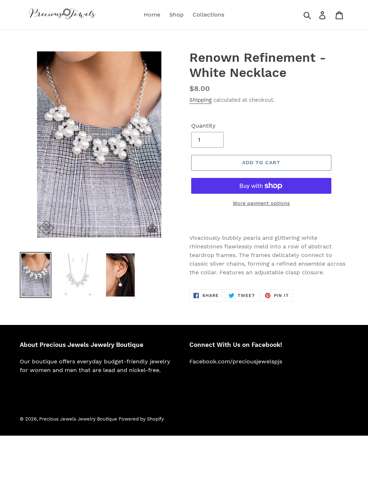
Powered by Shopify (141, 419)
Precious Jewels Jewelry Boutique (79, 419)
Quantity (203, 125)
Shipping (200, 100)
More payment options (261, 203)
